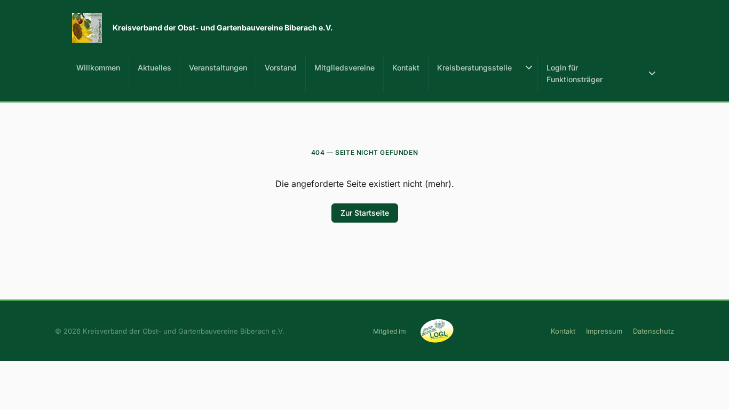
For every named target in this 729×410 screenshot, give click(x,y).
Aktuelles (154, 67)
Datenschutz (653, 331)
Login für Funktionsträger (574, 73)
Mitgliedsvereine (344, 67)
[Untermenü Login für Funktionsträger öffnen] (652, 74)
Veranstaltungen (218, 67)
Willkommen (98, 67)
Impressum (604, 331)
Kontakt (405, 67)
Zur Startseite (364, 212)
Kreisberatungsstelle (474, 67)
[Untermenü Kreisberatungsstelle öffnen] (528, 68)
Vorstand (281, 67)
